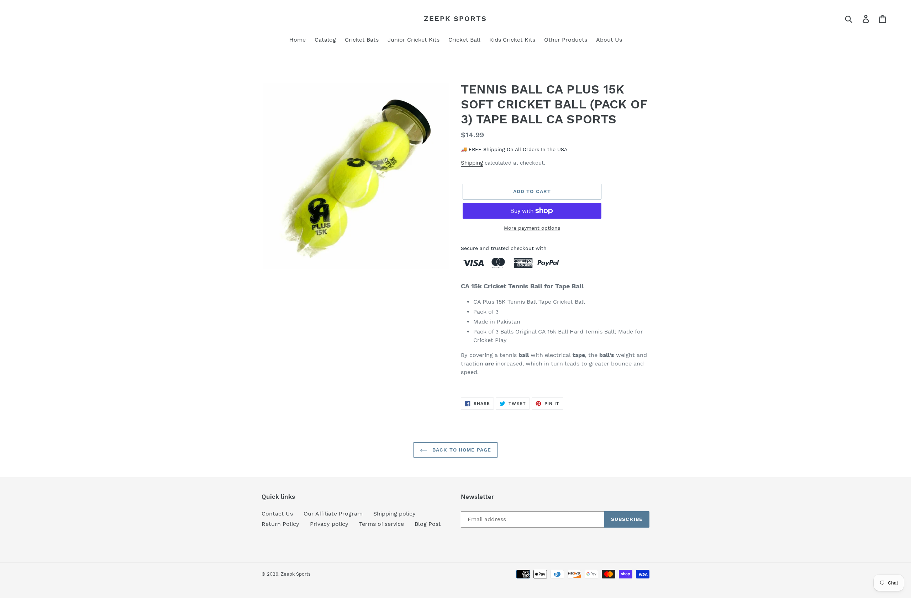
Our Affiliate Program (333, 513)
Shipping (472, 163)
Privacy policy (329, 523)
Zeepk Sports (455, 18)
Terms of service (381, 523)
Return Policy (280, 523)
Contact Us (277, 513)
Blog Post (428, 523)
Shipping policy (394, 513)
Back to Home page (461, 450)
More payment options (532, 228)
